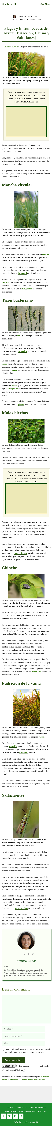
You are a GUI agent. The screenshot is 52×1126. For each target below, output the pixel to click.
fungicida (13, 388)
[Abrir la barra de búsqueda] (41, 4)
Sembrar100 (9, 4)
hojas (4, 364)
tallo (19, 335)
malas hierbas (20, 553)
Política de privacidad (27, 1111)
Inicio (7, 46)
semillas (5, 282)
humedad (22, 273)
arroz (14, 370)
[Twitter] (9, 1116)
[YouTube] (21, 1116)
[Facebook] (3, 1116)
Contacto (9, 1107)
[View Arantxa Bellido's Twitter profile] (24, 954)
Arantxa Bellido (26, 960)
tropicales (22, 351)
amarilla (13, 746)
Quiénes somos (21, 1107)
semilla (45, 254)
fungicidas (27, 288)
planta (14, 385)
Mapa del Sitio (10, 1111)
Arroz (15, 46)
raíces (41, 737)
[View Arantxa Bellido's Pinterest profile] (32, 954)
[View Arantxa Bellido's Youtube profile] (28, 954)
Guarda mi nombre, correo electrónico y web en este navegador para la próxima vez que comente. (28, 1050)
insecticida (36, 671)
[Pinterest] (15, 1116)
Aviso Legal (42, 1111)
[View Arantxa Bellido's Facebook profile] (20, 954)
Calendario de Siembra (37, 1107)
